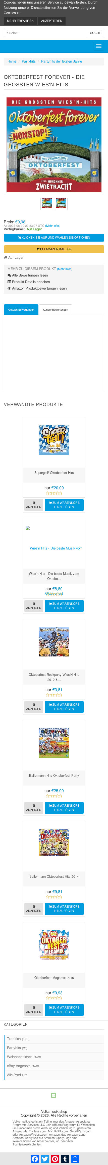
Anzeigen (33, 507)
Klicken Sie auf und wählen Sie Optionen (55, 237)
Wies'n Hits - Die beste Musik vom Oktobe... (54, 576)
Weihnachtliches (24, 1057)
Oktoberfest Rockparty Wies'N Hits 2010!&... (54, 677)
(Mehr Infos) (53, 225)
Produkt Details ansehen (30, 282)
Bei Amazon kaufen (55, 249)
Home (12, 61)
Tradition (18, 1039)
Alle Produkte (17, 1075)
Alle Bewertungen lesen (29, 275)
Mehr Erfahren (20, 20)
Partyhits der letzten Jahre (61, 61)
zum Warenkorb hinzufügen (66, 505)
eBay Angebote (23, 1066)
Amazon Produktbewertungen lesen (39, 288)
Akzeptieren (51, 20)
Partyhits (29, 61)
